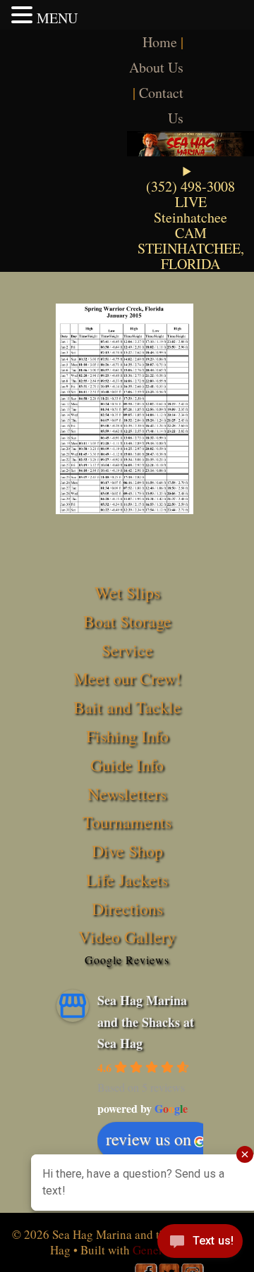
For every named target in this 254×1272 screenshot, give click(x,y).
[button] (24, 15)
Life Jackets (127, 879)
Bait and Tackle (127, 707)
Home (160, 41)
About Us (156, 67)
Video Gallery (127, 936)
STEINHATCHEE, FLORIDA (191, 256)
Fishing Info (127, 736)
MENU (57, 17)
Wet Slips (127, 592)
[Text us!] (200, 1244)
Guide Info (127, 765)
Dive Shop (127, 851)
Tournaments (127, 822)
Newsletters (127, 793)
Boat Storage (127, 621)
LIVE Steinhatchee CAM (190, 217)
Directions (127, 908)
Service (127, 650)
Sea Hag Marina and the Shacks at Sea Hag (145, 1021)
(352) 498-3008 (190, 186)
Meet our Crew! (127, 678)
